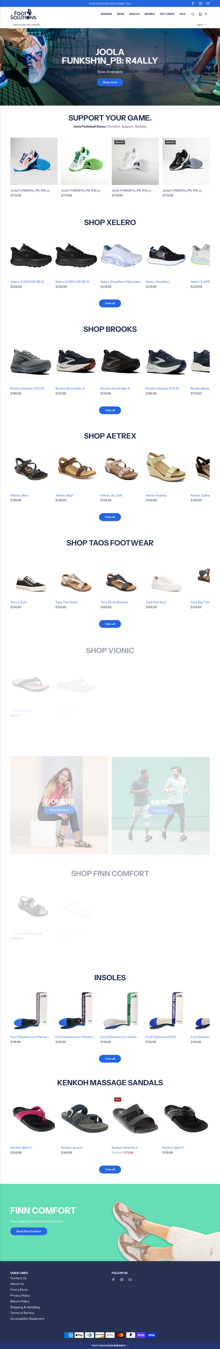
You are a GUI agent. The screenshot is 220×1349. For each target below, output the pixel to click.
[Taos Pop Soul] (166, 576)
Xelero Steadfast (157, 282)
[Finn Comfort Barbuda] (31, 905)
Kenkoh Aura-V (72, 1148)
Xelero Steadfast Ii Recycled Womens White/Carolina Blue (120, 282)
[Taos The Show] (76, 576)
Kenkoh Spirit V (21, 1148)
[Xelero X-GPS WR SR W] (76, 255)
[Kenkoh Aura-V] (84, 1118)
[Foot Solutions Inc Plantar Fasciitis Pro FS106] (31, 1010)
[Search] (193, 14)
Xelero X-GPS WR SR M (27, 282)
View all (110, 303)
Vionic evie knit (156, 709)
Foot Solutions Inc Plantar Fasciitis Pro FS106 (29, 1037)
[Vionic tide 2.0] (31, 682)
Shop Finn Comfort (28, 1231)
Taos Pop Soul (156, 602)
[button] (110, 1345)
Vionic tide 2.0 (20, 709)
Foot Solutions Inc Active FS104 (118, 1037)
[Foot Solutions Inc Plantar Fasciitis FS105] (76, 1010)
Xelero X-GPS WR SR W (72, 282)
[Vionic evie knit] (166, 682)
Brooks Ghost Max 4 (70, 388)
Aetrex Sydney (156, 495)
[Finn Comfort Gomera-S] (121, 905)
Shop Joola (110, 82)
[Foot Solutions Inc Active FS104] (121, 1010)
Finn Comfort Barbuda (26, 932)
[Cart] (200, 14)
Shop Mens (160, 809)
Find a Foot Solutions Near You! (110, 3)
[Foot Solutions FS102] (166, 1010)
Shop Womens (59, 809)
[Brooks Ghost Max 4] (76, 362)
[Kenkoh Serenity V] (135, 1118)
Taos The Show (66, 602)
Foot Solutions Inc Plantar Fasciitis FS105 (74, 1037)
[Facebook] (193, 3)
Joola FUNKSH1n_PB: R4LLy (30, 190)
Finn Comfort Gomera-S (117, 932)
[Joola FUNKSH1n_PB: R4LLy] (34, 161)
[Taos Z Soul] (31, 576)
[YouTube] (208, 3)
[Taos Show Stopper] (121, 576)
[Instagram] (200, 3)
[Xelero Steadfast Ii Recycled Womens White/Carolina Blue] (121, 255)
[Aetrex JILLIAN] (121, 469)
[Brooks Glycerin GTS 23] (31, 362)
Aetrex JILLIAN (111, 495)
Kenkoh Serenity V (125, 1148)
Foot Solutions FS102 (161, 1037)
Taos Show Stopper (114, 602)
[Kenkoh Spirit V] (34, 1118)
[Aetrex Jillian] (31, 469)
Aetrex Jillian (19, 495)
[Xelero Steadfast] (166, 255)
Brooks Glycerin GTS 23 (27, 388)
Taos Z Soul (18, 602)
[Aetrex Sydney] (166, 469)
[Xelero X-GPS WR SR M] (31, 255)
